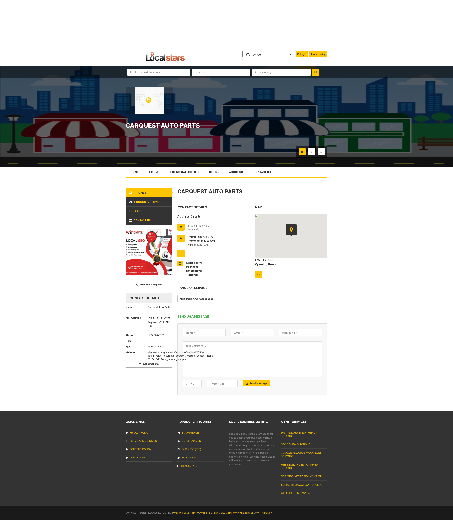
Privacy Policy (140, 432)
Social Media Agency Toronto (301, 484)
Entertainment (192, 441)
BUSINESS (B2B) (191, 449)
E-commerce (190, 432)
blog (138, 211)
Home (135, 172)
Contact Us (262, 172)
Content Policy (140, 449)
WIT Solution (264, 513)
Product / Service (147, 202)
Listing (154, 172)
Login (302, 54)
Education (189, 457)
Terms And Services (143, 441)
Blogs (214, 172)
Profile (140, 193)
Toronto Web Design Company (301, 476)
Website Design (209, 513)
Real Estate (189, 465)
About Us (236, 172)
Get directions (264, 260)
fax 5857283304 (206, 240)
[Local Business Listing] (166, 60)
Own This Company (151, 284)
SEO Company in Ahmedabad (237, 513)
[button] (291, 230)
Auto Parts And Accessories (196, 299)
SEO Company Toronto (296, 444)
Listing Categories (184, 172)
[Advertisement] (226, 25)
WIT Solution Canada (295, 493)
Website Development (186, 513)
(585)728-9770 (205, 236)
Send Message (258, 383)
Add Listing (319, 54)
